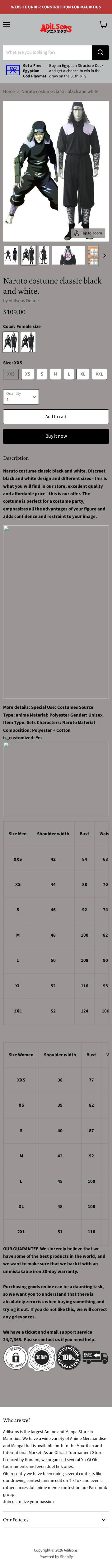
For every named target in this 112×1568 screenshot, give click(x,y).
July (82, 76)
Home (9, 91)
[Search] (100, 52)
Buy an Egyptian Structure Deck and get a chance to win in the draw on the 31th (76, 71)
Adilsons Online (24, 300)
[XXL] (100, 381)
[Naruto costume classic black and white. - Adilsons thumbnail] (11, 255)
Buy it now (56, 436)
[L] (70, 381)
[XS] (28, 381)
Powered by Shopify (56, 1557)
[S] (43, 381)
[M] (56, 381)
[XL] (84, 381)
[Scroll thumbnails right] (103, 255)
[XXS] (11, 381)
